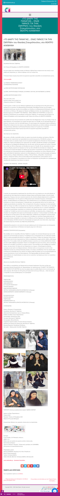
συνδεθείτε (20, 473)
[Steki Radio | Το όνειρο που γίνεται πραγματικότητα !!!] (30, 10)
